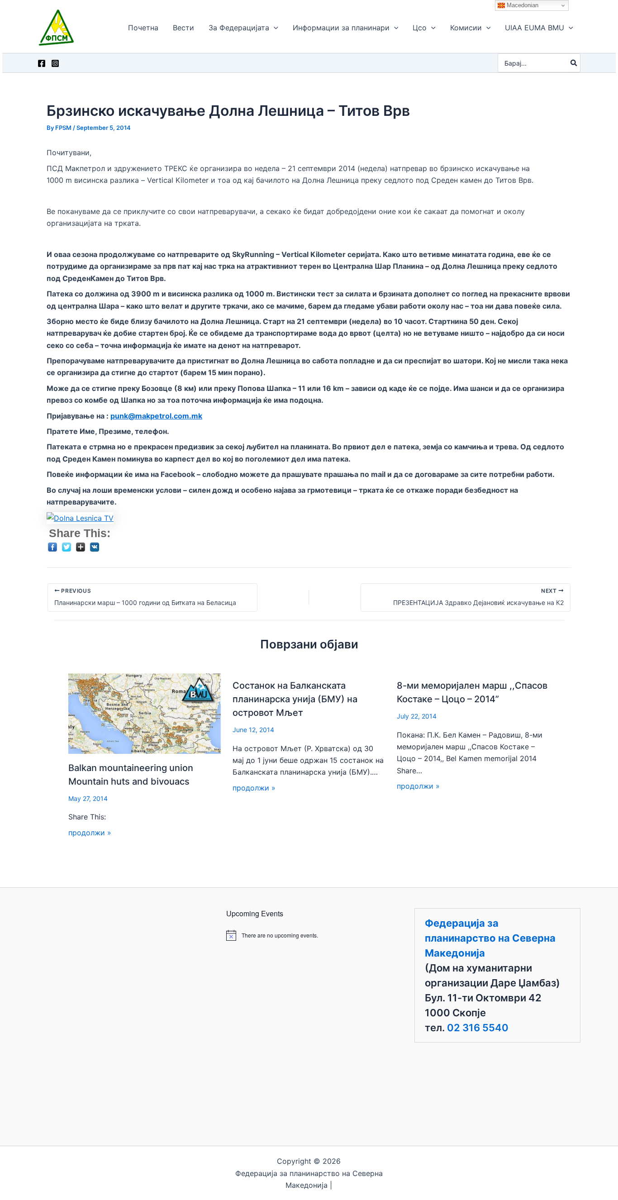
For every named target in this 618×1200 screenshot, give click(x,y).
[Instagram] (55, 63)
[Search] (574, 63)
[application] (273, 28)
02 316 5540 (478, 1027)
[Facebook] (42, 63)
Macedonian (521, 5)
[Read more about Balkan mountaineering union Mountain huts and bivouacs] (144, 711)
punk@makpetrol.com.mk (156, 415)
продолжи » (89, 832)
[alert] (309, 935)
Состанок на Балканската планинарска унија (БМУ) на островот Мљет (295, 699)
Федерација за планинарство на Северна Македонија (490, 938)
